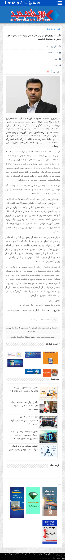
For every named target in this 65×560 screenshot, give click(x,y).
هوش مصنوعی (12, 310)
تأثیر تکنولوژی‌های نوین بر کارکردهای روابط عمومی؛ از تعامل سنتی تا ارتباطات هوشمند (34, 37)
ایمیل (56, 59)
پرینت (56, 65)
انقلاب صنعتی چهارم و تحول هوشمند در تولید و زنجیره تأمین (23, 447)
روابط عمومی (26, 310)
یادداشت (51, 29)
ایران (37, 310)
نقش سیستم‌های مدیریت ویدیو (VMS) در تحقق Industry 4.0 (23, 389)
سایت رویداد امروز (47, 558)
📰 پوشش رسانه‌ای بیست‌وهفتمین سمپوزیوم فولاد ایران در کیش (24, 420)
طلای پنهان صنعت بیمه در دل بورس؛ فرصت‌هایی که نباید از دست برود (24, 405)
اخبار (43, 310)
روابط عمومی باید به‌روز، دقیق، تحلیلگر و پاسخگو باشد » (33, 337)
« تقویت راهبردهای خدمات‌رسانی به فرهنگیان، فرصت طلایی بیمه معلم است (31, 329)
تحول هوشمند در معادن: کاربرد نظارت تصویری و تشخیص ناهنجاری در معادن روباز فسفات (24, 435)
